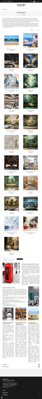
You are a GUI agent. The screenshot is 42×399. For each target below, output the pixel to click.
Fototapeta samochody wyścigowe (30, 232)
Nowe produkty (6, 366)
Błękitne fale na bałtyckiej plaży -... (11, 49)
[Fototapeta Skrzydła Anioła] (30, 60)
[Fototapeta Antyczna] (11, 142)
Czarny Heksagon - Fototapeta (11, 171)
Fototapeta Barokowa (11, 69)
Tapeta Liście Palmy (30, 151)
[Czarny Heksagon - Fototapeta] (11, 162)
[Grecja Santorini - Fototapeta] (30, 40)
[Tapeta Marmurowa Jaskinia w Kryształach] (11, 81)
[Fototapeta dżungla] (30, 122)
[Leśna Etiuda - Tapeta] (30, 81)
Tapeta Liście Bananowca (30, 110)
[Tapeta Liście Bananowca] (30, 101)
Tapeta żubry (11, 212)
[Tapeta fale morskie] (30, 203)
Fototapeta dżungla (30, 130)
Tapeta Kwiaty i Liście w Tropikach (11, 130)
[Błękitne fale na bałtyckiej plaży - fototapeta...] (11, 40)
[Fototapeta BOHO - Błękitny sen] (11, 223)
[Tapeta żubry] (11, 203)
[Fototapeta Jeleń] (11, 244)
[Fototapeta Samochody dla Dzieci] (30, 162)
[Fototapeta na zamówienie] (11, 101)
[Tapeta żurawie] (30, 183)
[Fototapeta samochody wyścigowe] (30, 223)
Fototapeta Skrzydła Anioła (30, 69)
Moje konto (5, 392)
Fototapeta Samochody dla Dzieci (30, 171)
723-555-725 (9, 1)
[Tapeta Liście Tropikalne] (11, 183)
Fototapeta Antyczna (11, 151)
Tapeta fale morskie (30, 212)
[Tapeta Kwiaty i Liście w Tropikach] (11, 122)
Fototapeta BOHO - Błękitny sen (11, 232)
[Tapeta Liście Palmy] (30, 142)
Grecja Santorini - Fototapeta (30, 49)
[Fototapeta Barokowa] (11, 60)
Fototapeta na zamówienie (11, 110)
